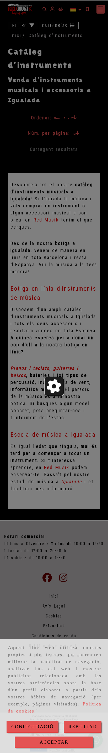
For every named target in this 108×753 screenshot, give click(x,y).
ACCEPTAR (54, 742)
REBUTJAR (82, 726)
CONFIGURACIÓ (32, 726)
